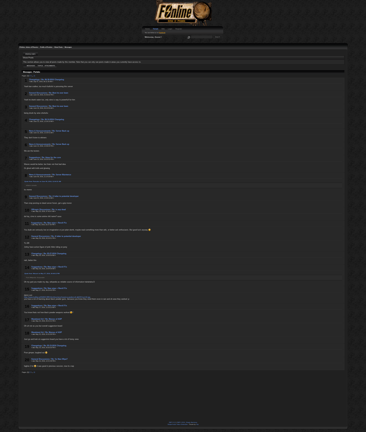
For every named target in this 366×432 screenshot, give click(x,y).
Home (147, 29)
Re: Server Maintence (61, 175)
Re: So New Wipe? (59, 359)
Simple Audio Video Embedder (178, 424)
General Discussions (38, 93)
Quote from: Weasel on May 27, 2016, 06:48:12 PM (41, 273)
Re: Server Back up (60, 131)
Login (170, 29)
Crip (197, 424)
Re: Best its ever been (58, 93)
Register (178, 29)
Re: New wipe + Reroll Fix (55, 223)
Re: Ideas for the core (51, 157)
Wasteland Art (37, 319)
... (33, 76)
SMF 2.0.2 (172, 422)
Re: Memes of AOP (53, 319)
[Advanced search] (189, 37)
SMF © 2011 (181, 422)
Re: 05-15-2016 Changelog (55, 346)
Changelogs (34, 79)
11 (34, 76)
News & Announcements (40, 131)
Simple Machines (191, 422)
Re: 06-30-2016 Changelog (52, 79)
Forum (155, 29)
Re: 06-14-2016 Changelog (52, 119)
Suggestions (34, 157)
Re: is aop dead (59, 209)
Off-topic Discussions (40, 209)
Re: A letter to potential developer (64, 196)
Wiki (163, 29)
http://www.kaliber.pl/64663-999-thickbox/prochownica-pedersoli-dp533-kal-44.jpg (57, 297)
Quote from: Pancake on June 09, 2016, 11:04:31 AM (42, 181)
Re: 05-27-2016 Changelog (55, 253)
